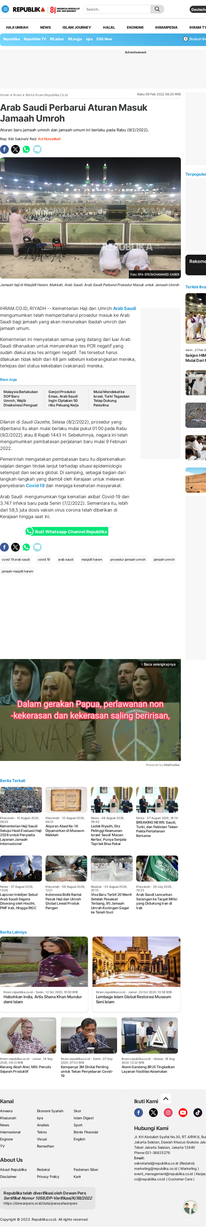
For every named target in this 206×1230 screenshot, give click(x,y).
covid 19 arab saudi (16, 559)
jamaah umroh (164, 559)
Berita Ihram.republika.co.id (47, 95)
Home (4, 95)
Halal (109, 27)
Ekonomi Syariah (50, 1111)
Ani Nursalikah (49, 139)
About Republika (13, 1169)
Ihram (17, 95)
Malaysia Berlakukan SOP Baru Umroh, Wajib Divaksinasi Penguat (21, 398)
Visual (42, 1139)
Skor (77, 1111)
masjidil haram (91, 559)
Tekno (42, 1132)
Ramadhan (45, 1146)
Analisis (43, 1125)
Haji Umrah (17, 27)
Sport (78, 1125)
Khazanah (8, 1118)
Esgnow (6, 1139)
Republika (11, 39)
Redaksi (43, 1169)
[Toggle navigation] (5, 9)
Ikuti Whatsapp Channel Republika (71, 531)
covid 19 (44, 559)
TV (2, 1146)
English (79, 1139)
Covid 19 (35, 485)
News (45, 27)
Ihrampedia (166, 27)
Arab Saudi (124, 308)
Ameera (6, 1111)
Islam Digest (83, 1118)
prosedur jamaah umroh (128, 559)
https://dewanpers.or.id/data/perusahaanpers (41, 1203)
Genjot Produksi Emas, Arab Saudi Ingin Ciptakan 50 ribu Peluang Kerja (63, 398)
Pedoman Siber (86, 1169)
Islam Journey (77, 27)
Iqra (40, 1118)
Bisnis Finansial (86, 1132)
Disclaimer (8, 1176)
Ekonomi (135, 27)
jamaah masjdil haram (17, 571)
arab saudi (65, 559)
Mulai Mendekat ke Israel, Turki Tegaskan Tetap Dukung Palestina (111, 398)
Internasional (10, 1132)
